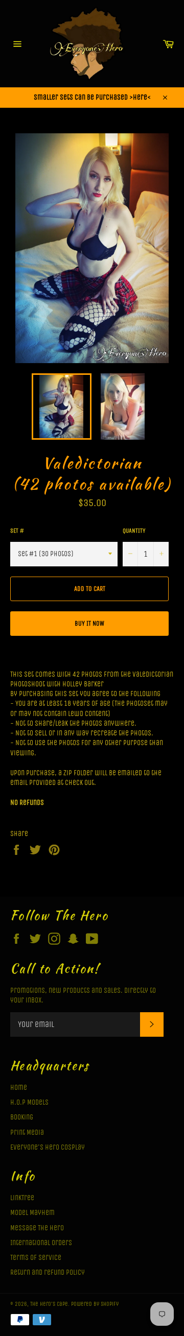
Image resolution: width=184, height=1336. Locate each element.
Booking (21, 1117)
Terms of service (35, 1257)
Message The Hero (37, 1228)
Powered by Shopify (95, 1304)
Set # (17, 530)
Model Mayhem (32, 1212)
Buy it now (89, 623)
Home (18, 1087)
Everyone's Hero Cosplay (47, 1147)
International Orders (41, 1242)
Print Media (27, 1132)
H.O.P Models (29, 1102)
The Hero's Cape (49, 1304)
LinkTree (22, 1198)
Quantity (134, 530)
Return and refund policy (47, 1272)
